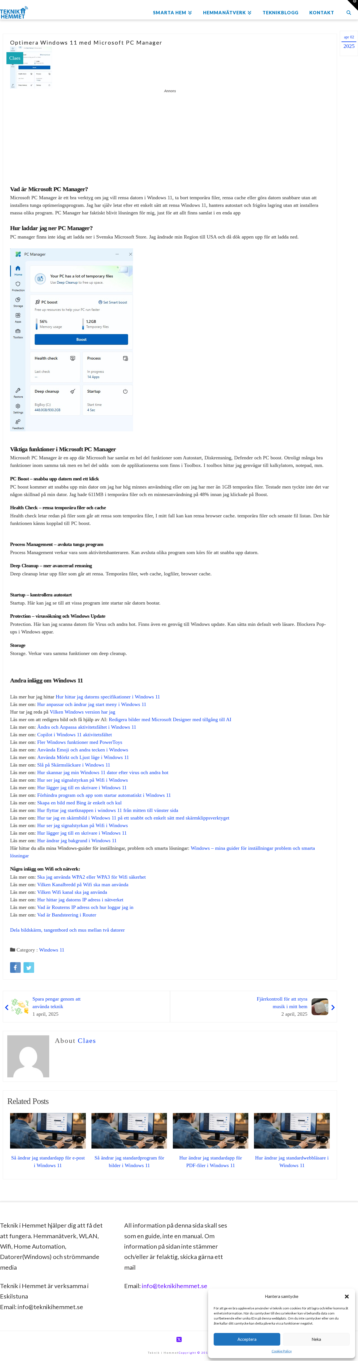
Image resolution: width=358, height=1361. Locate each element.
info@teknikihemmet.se (174, 1286)
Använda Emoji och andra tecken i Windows (82, 750)
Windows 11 (51, 950)
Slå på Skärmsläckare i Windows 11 (73, 765)
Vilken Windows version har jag (82, 712)
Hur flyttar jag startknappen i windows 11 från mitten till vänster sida (107, 810)
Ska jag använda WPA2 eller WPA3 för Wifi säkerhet (91, 877)
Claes (14, 58)
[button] (347, 1296)
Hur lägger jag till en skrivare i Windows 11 (82, 787)
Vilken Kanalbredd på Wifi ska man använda (82, 884)
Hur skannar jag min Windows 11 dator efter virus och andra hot (102, 772)
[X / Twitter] (179, 1340)
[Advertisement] (170, 135)
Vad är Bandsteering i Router (66, 915)
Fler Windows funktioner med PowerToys (79, 742)
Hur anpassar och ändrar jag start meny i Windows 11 (91, 704)
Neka (316, 1339)
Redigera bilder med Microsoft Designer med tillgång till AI (170, 719)
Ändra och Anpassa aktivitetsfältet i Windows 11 (86, 727)
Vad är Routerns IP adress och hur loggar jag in (85, 907)
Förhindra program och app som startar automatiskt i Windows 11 (104, 795)
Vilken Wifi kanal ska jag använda (72, 892)
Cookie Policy (282, 1351)
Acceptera (246, 1339)
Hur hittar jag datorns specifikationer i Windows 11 (108, 697)
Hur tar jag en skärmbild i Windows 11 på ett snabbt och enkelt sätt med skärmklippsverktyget (133, 818)
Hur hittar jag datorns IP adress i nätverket (80, 899)
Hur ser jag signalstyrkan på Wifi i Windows (82, 780)
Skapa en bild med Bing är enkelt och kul (79, 803)
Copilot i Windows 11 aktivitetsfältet (74, 734)
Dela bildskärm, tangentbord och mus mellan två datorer (67, 930)
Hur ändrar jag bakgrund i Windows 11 (77, 840)
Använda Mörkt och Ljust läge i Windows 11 (83, 757)
